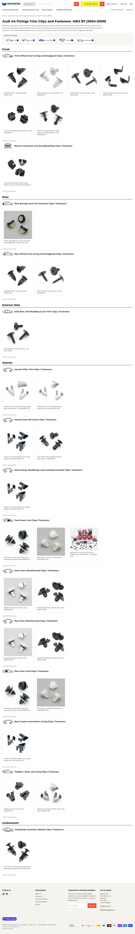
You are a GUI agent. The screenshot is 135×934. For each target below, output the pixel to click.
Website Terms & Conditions (9, 925)
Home (4, 16)
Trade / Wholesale (117, 10)
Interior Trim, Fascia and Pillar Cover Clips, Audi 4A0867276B (51, 810)
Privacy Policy (23, 925)
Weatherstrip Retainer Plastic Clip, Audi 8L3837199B (50, 609)
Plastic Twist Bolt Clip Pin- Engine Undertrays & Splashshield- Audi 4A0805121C (48, 133)
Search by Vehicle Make (10, 10)
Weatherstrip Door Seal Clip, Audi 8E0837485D (15, 609)
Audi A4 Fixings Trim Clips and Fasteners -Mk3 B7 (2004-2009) (29, 16)
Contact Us (38, 896)
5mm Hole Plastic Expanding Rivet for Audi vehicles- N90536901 (49, 458)
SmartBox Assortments (64, 10)
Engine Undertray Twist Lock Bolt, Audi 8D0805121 (50, 94)
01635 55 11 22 (105, 906)
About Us (129, 10)
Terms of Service (42, 925)
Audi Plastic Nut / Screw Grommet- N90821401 (15, 94)
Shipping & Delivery (41, 899)
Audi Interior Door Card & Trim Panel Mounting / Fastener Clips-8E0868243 (17, 558)
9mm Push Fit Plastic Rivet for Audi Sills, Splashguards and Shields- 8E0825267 (17, 868)
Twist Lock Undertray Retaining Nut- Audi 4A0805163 (18, 132)
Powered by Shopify (7, 929)
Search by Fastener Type (30, 10)
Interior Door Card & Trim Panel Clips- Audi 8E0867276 (49, 558)
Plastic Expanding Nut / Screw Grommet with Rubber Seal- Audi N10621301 (17, 242)
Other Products (47, 10)
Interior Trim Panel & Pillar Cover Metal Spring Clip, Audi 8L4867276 (17, 458)
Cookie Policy (32, 925)
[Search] (76, 4)
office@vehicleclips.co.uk (107, 910)
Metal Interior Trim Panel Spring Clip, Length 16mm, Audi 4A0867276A (49, 408)
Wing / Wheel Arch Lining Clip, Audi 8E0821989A (115, 94)
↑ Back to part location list (9, 141)
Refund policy (52, 925)
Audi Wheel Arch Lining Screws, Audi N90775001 (16, 350)
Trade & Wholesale (41, 902)
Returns (37, 904)
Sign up (92, 905)
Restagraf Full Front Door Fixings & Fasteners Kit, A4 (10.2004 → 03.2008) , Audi (84, 554)
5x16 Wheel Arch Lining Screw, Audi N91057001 (82, 94)
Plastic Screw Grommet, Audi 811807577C (13, 810)
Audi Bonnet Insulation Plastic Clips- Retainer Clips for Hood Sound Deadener (17, 184)
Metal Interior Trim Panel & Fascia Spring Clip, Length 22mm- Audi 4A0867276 (17, 408)
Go (102, 4)
